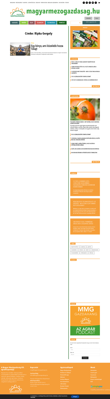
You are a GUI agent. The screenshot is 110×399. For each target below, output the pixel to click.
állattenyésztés (84, 253)
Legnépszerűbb (74, 96)
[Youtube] (93, 3)
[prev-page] (11, 58)
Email (71, 347)
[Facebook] (84, 3)
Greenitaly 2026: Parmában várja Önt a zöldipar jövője (83, 223)
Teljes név (72, 352)
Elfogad (75, 396)
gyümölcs (89, 247)
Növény (32, 43)
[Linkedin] (90, 3)
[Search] (80, 23)
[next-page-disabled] (13, 58)
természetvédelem (74, 253)
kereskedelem (74, 250)
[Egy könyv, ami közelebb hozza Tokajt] (20, 49)
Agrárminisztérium (74, 247)
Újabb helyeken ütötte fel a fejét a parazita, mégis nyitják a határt (83, 67)
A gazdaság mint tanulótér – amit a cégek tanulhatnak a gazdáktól (85, 72)
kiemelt (87, 250)
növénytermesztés (94, 250)
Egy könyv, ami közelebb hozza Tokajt (47, 47)
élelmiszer (91, 253)
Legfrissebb (74, 59)
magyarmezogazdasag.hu (63, 11)
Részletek (33, 397)
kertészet (81, 250)
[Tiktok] (96, 3)
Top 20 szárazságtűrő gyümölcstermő (81, 76)
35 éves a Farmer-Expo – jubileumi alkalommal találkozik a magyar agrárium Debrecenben (84, 184)
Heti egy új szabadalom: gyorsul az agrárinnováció (84, 80)
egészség (83, 247)
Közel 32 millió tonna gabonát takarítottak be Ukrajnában (83, 62)
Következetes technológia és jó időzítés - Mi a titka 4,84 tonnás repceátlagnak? (84, 204)
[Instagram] (87, 3)
